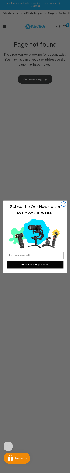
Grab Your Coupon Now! (35, 264)
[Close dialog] (63, 203)
